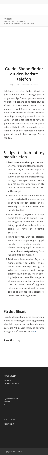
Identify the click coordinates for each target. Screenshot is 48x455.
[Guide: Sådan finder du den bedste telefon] (24, 48)
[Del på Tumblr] (26, 348)
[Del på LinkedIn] (21, 348)
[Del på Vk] (31, 348)
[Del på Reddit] (36, 348)
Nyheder (8, 18)
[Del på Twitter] (11, 348)
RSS (5, 404)
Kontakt (7, 401)
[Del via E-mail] (41, 348)
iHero (35, 331)
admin (35, 84)
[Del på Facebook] (6, 348)
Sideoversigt (9, 424)
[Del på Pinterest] (16, 348)
